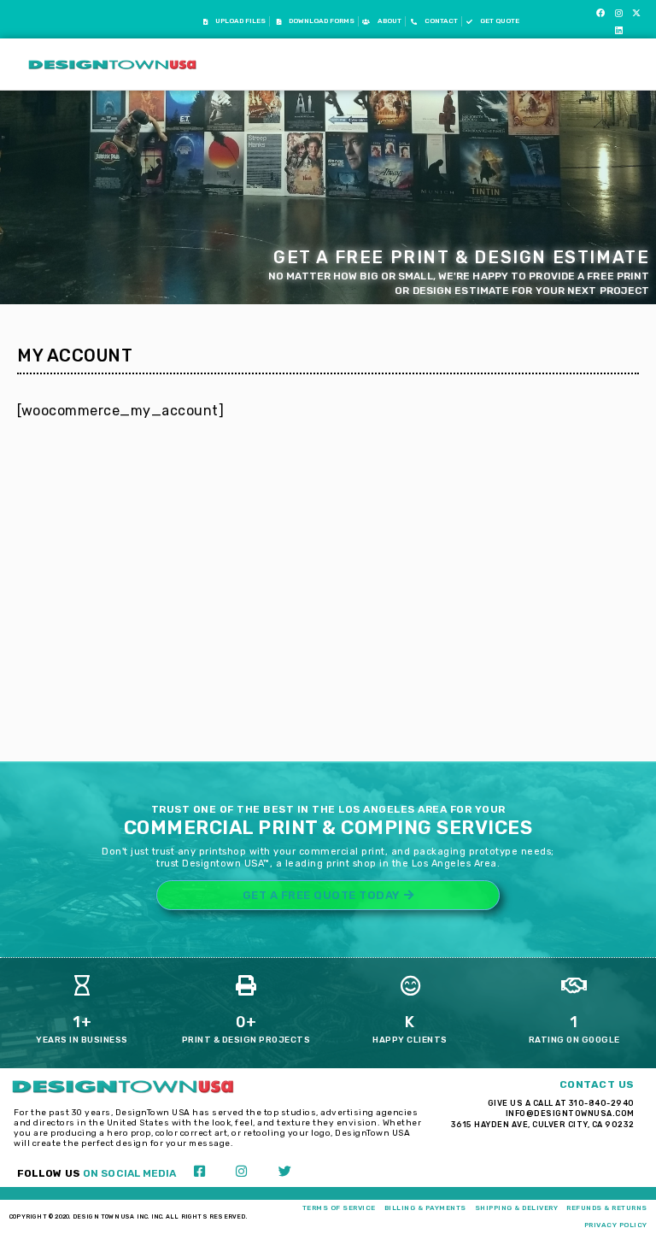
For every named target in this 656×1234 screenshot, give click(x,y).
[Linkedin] (618, 29)
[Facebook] (600, 12)
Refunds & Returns (606, 1208)
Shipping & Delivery (517, 1208)
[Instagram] (618, 12)
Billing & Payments (425, 1208)
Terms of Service (339, 1208)
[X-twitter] (636, 12)
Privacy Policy (615, 1225)
